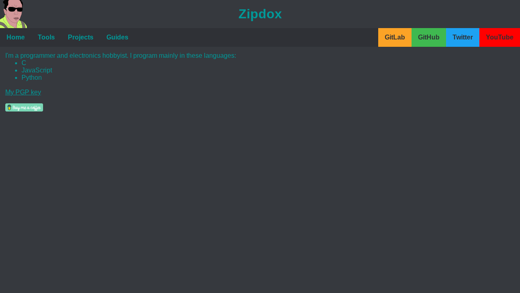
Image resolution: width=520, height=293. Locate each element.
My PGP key (23, 92)
